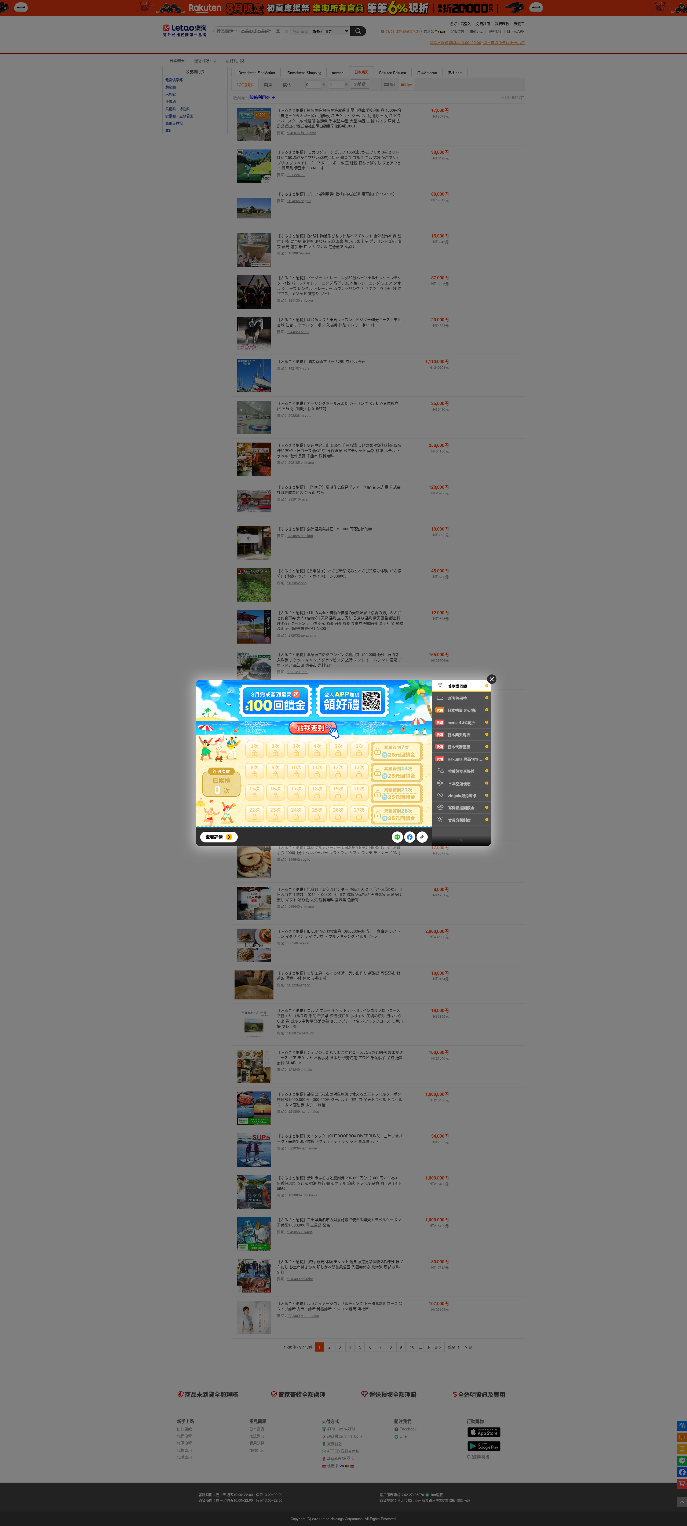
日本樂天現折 (453, 734)
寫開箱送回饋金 (460, 807)
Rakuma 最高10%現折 (461, 759)
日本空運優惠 (459, 783)
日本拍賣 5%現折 (457, 710)
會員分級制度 (459, 820)
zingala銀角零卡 (461, 795)
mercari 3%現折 (456, 722)
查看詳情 (214, 837)
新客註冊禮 (457, 698)
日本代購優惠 (453, 746)
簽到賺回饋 (457, 686)
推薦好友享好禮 (460, 771)
